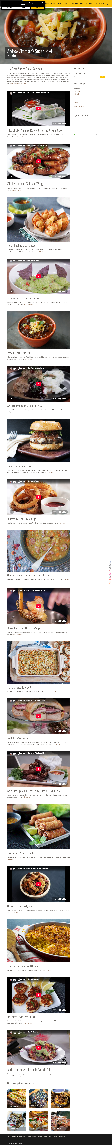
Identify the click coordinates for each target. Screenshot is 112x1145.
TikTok (110, 576)
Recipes (53, 3)
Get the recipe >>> (19, 136)
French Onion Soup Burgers (21, 466)
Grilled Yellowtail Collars (16, 1121)
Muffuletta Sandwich (17, 738)
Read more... (56, 36)
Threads (110, 567)
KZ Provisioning (21, 1137)
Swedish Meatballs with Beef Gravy (24, 406)
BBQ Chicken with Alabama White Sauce (38, 1099)
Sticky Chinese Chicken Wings (25, 183)
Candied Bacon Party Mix (19, 906)
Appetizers (77, 91)
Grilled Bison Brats (38, 1121)
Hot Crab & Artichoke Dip (20, 687)
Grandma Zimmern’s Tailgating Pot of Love (28, 575)
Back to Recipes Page (79, 106)
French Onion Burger (60, 1099)
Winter (76, 102)
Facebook (110, 562)
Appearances (89, 3)
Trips (59, 3)
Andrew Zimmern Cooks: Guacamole (25, 298)
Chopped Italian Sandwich (16, 1099)
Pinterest (110, 570)
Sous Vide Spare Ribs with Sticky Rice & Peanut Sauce (34, 791)
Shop (81, 3)
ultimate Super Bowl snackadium (17, 83)
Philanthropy (100, 3)
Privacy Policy (62, 1137)
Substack (75, 3)
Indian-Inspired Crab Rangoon (22, 245)
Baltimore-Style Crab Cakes (21, 1017)
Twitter (110, 564)
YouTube (110, 579)
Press (45, 1137)
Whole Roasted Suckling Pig (60, 1121)
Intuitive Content (11, 1137)
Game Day (77, 94)
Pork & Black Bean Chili (19, 353)
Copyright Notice (53, 1137)
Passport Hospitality (31, 1137)
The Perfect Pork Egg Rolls (20, 853)
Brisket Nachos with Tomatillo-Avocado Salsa (29, 1069)
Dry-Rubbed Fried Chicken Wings (23, 628)
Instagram (110, 573)
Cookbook (67, 3)
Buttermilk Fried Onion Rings (21, 519)
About (47, 3)
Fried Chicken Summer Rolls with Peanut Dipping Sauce (34, 130)
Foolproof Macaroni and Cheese (22, 966)
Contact (40, 1137)
